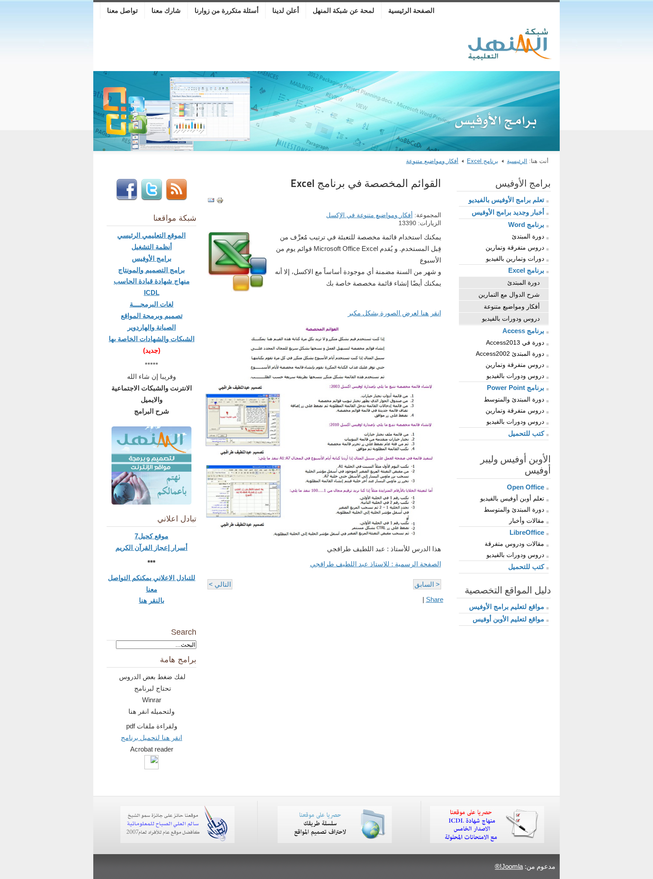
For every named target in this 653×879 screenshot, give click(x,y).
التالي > (220, 584)
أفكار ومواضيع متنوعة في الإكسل (369, 215)
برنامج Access (523, 330)
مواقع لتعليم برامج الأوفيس (506, 606)
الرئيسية (517, 161)
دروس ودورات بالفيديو (511, 318)
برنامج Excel (482, 161)
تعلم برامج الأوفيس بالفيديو (506, 199)
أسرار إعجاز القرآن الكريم (151, 547)
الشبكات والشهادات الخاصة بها (152, 338)
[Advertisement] (279, 47)
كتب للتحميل (526, 433)
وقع (160, 536)
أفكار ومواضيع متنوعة (432, 161)
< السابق (427, 584)
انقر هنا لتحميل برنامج (151, 737)
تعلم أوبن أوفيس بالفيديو (512, 498)
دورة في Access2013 (515, 342)
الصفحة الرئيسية (411, 10)
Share (434, 599)
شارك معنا (166, 10)
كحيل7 (145, 536)
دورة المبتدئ (528, 236)
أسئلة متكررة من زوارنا (227, 10)
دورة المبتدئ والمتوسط (514, 399)
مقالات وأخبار (526, 520)
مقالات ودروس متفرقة (514, 543)
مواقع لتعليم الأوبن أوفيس (508, 619)
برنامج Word (526, 224)
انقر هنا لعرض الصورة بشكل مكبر (394, 313)
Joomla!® (509, 866)
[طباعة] (219, 201)
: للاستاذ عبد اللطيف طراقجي (375, 564)
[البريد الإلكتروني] (211, 201)
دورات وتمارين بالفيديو (515, 258)
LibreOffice (527, 532)
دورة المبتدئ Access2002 (510, 353)
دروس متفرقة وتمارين (515, 247)
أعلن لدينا (285, 10)
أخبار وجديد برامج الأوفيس (508, 212)
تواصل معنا (122, 10)
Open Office (525, 487)
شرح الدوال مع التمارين (509, 294)
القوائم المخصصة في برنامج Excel (366, 183)
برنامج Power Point (515, 387)
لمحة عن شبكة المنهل (343, 10)
